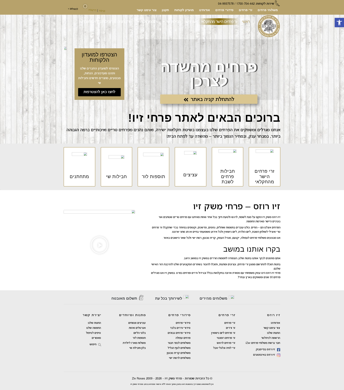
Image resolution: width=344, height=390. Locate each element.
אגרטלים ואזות (137, 328)
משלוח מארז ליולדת (134, 343)
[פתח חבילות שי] (163, 22)
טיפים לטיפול (93, 333)
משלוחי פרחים (268, 10)
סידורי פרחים (224, 10)
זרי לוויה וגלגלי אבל (224, 348)
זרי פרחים (245, 10)
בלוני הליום (139, 333)
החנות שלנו (273, 333)
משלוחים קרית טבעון (178, 353)
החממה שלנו (93, 328)
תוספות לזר (139, 338)
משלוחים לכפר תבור (179, 343)
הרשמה (92, 10)
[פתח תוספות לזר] (138, 22)
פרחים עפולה (183, 338)
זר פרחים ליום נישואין (223, 333)
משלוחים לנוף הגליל (179, 348)
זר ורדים (230, 328)
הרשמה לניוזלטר (270, 338)
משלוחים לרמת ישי (179, 358)
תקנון (165, 10)
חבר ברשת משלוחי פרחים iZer (263, 343)
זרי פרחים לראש (226, 343)
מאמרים (96, 338)
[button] (339, 22)
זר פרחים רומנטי (226, 338)
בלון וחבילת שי (137, 348)
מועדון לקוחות (184, 10)
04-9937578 (226, 4)
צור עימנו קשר (146, 10)
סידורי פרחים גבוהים (179, 333)
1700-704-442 (245, 4)
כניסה (102, 10)
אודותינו (204, 10)
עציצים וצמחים (137, 323)
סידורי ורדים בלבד (180, 328)
